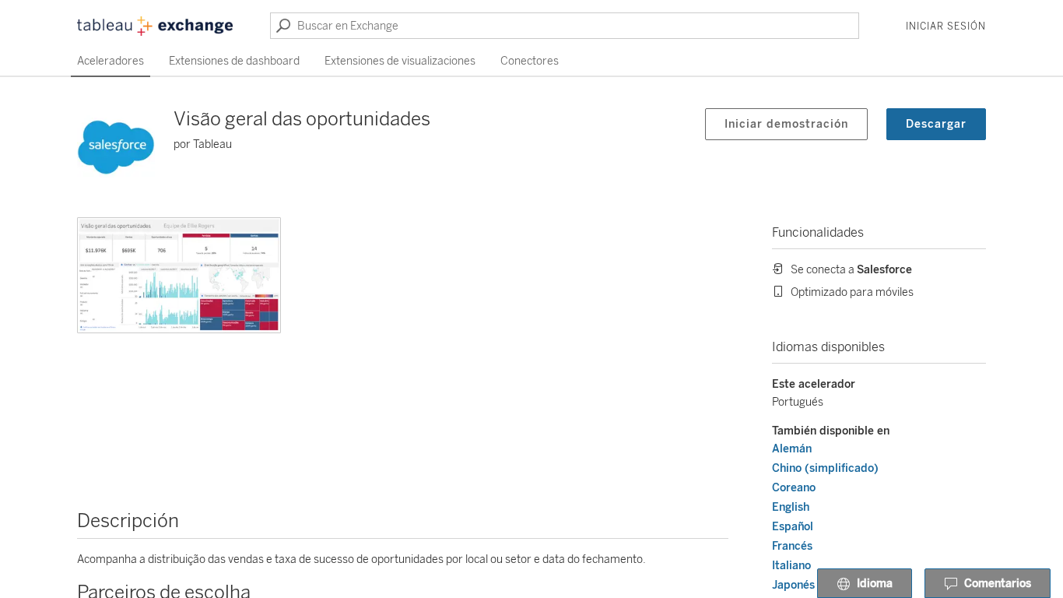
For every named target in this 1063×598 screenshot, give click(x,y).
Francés (792, 546)
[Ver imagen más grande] (179, 275)
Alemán (792, 449)
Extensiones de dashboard (234, 61)
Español (792, 526)
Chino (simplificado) (825, 468)
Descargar (936, 124)
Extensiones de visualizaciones (400, 61)
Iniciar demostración (786, 124)
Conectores (529, 61)
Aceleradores (110, 61)
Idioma (875, 583)
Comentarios (997, 583)
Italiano (791, 565)
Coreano (794, 487)
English (790, 507)
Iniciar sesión (946, 26)
